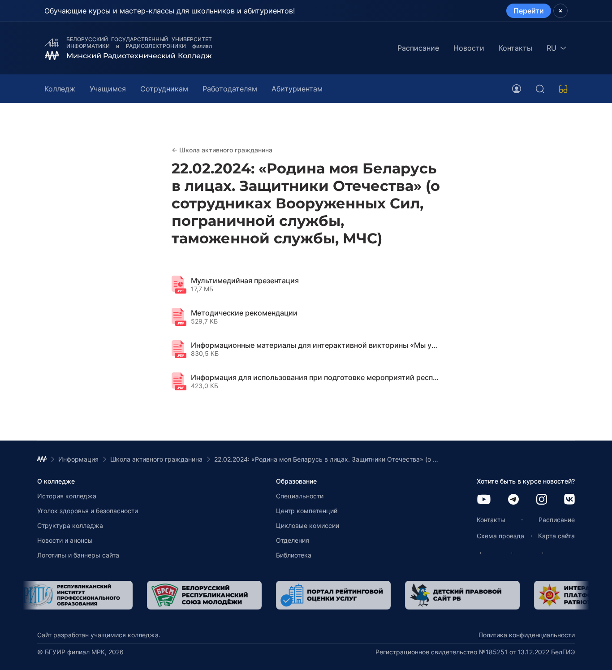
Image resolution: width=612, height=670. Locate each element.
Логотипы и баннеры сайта (78, 555)
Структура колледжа (70, 525)
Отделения (292, 540)
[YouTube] (484, 500)
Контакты (515, 47)
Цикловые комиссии (307, 525)
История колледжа (66, 496)
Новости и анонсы (65, 540)
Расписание (418, 47)
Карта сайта (556, 536)
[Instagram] (541, 500)
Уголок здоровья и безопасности (87, 510)
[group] (74, 595)
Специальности (299, 496)
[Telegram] (513, 500)
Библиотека (293, 555)
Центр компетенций (306, 510)
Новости (468, 47)
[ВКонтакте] (569, 500)
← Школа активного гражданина (222, 150)
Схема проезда (500, 536)
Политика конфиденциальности (526, 635)
